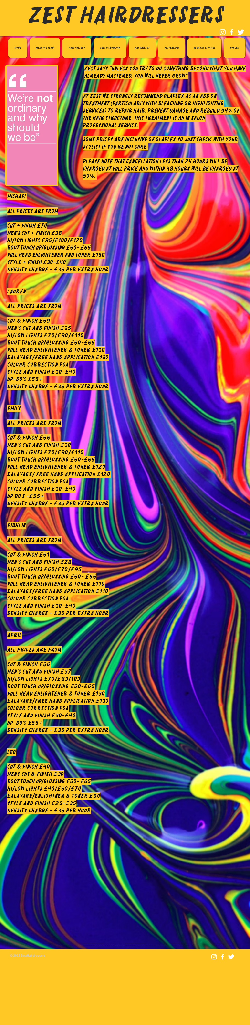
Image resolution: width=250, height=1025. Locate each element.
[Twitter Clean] (241, 32)
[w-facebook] (232, 32)
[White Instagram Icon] (223, 32)
